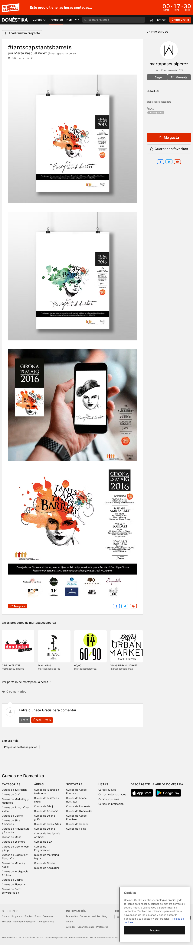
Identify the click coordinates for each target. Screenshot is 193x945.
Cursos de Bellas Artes (47, 823)
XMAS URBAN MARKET (123, 665)
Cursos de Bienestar (14, 884)
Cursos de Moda (11, 836)
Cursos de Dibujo (44, 806)
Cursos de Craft (11, 794)
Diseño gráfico (156, 112)
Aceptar (154, 930)
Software (74, 784)
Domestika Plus (46, 921)
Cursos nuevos (107, 789)
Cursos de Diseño (12, 815)
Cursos (5, 916)
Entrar (161, 19)
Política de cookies (78, 937)
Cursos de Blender (77, 823)
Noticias (96, 916)
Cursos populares (108, 799)
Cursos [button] (38, 19)
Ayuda (69, 921)
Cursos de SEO (43, 841)
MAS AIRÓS (44, 665)
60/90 (77, 665)
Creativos (48, 916)
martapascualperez (42, 622)
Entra (24, 720)
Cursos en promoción (111, 803)
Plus (69, 19)
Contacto (85, 916)
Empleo (28, 916)
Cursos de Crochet (45, 863)
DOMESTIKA (15, 19)
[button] (77, 19)
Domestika (72, 916)
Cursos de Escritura (13, 841)
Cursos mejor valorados (112, 794)
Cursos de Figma (76, 828)
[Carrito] (151, 19)
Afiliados (70, 926)
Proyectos (56, 19)
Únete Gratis (42, 720)
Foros (37, 916)
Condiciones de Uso (33, 937)
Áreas (39, 784)
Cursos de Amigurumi (46, 867)
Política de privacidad (56, 937)
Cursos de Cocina (12, 879)
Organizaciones (85, 926)
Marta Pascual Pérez (45, 53)
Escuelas (6, 921)
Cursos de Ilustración (14, 789)
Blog (104, 916)
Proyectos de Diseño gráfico (20, 746)
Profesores (102, 926)
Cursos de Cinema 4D (79, 810)
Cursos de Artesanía (46, 810)
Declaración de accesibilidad (104, 937)
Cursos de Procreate (78, 806)
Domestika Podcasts (24, 921)
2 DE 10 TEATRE (11, 665)
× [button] (189, 7)
